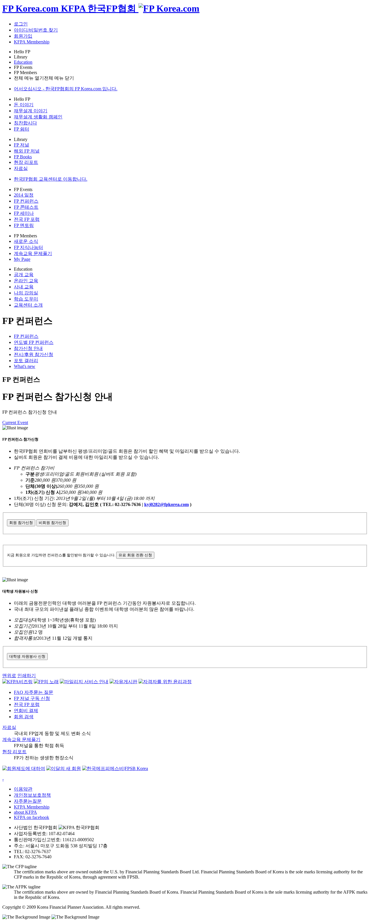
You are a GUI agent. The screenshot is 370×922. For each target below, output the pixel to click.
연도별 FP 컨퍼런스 (33, 342)
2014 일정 (24, 195)
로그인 (21, 23)
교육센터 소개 (28, 305)
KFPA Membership (31, 41)
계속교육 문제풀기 (33, 253)
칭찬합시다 (25, 122)
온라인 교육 (26, 280)
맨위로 (9, 675)
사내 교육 (24, 286)
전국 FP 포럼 (27, 219)
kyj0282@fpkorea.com (166, 504)
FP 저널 (21, 144)
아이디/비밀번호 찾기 (36, 30)
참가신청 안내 (28, 348)
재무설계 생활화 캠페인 (38, 116)
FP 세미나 (24, 213)
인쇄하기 (26, 675)
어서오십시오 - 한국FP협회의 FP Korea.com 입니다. (65, 88)
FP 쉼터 (21, 129)
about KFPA (25, 812)
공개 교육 (24, 274)
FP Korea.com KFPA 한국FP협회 (70, 8)
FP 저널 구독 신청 (32, 698)
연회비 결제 (26, 710)
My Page (22, 259)
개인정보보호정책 (32, 795)
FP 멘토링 (24, 225)
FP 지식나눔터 (28, 247)
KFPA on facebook (31, 817)
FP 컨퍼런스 (26, 201)
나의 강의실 (26, 292)
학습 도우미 (26, 298)
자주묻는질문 (28, 801)
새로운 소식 (26, 241)
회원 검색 (24, 716)
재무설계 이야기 (30, 110)
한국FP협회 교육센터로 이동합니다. (50, 179)
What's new (24, 366)
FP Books (23, 156)
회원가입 (23, 36)
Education (23, 62)
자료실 (21, 168)
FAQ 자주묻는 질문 (33, 692)
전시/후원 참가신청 (33, 354)
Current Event (15, 422)
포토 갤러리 (26, 360)
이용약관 (23, 789)
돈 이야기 (24, 104)
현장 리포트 (26, 162)
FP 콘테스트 (26, 207)
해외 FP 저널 (27, 151)
